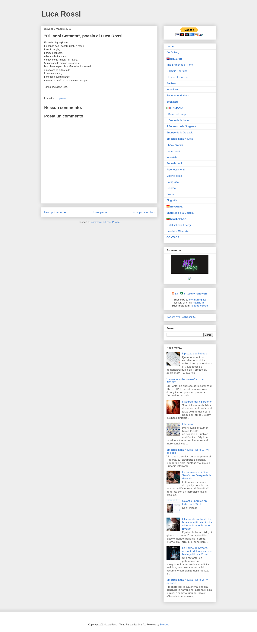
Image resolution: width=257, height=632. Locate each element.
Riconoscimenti (176, 169)
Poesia (171, 194)
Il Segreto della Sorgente (181, 126)
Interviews (173, 89)
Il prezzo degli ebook (194, 353)
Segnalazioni (174, 163)
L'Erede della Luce (178, 120)
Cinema (171, 187)
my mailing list (197, 299)
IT (57, 98)
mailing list (199, 302)
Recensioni (173, 151)
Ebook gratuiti (175, 144)
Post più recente (55, 212)
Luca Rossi (61, 14)
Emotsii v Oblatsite (178, 231)
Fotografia (173, 181)
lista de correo (199, 305)
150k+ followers (197, 293)
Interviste (172, 157)
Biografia (172, 200)
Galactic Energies (177, 70)
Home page (99, 212)
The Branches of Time (180, 64)
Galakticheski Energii (179, 224)
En (176, 293)
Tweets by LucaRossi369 (181, 316)
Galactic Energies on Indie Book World (194, 502)
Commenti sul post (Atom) (105, 222)
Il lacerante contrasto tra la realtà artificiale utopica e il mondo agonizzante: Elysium (197, 524)
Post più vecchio (143, 212)
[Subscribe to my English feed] (173, 293)
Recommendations (178, 95)
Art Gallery (173, 52)
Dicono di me (174, 175)
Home (170, 46)
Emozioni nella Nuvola (180, 138)
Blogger (164, 624)
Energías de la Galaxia (180, 212)
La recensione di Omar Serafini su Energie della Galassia (196, 475)
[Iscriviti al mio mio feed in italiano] (181, 293)
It (184, 293)
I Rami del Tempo (177, 114)
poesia (62, 98)
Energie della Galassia (180, 132)
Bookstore (173, 101)
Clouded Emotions (177, 77)
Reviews (171, 83)
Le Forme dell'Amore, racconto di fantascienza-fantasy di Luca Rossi (197, 551)
